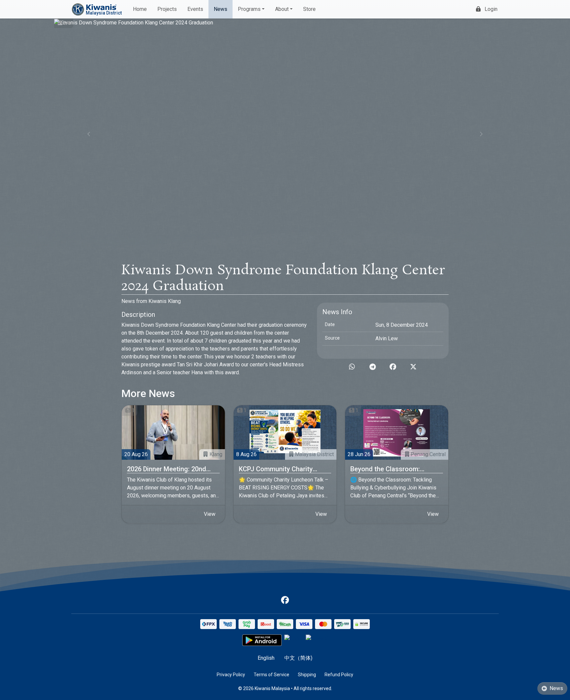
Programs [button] (249, 9)
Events (195, 9)
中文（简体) (298, 658)
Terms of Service (271, 674)
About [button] (282, 9)
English (266, 658)
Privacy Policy (231, 674)
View (209, 514)
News (220, 9)
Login (491, 9)
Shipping (307, 674)
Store (309, 9)
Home (140, 9)
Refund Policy (339, 674)
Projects (167, 9)
